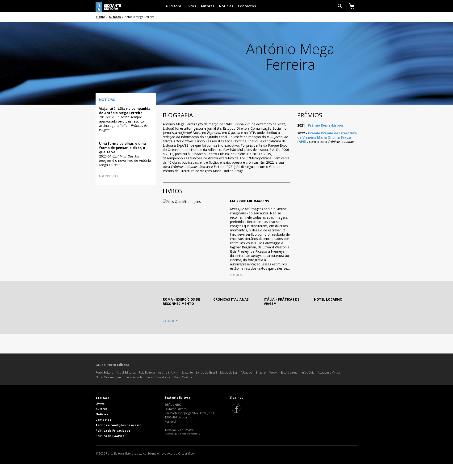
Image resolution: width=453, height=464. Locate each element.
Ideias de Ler (228, 372)
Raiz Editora (147, 372)
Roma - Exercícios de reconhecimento (181, 301)
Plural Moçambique (109, 377)
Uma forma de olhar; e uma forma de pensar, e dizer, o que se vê (122, 147)
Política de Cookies (110, 436)
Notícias (226, 6)
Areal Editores (126, 372)
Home (100, 17)
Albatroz (246, 372)
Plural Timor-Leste (158, 377)
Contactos (247, 6)
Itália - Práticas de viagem (281, 301)
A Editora (173, 6)
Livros (191, 6)
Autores (207, 6)
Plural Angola (134, 377)
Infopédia (308, 372)
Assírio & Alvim (168, 372)
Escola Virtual (289, 372)
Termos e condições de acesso (119, 425)
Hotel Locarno (328, 299)
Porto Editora (104, 372)
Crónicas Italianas (231, 299)
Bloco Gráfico (182, 377)
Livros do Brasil (206, 372)
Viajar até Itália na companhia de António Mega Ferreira (124, 110)
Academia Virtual (329, 372)
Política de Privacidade (113, 431)
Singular (261, 372)
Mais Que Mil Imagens (249, 201)
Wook (273, 372)
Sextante (187, 372)
